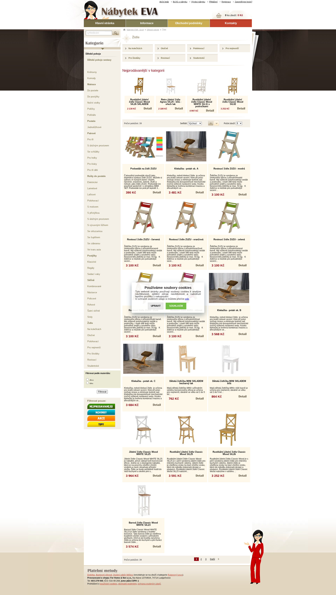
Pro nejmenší (94, 347)
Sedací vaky (93, 274)
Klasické (91, 262)
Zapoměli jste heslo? (243, 2)
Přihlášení (213, 2)
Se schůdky (93, 151)
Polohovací (93, 200)
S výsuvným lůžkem (97, 225)
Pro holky (92, 157)
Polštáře (91, 115)
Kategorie (89, 40)
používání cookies (108, 584)
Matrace (91, 84)
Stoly (90, 317)
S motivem (92, 206)
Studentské (93, 366)
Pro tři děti (92, 170)
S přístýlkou (93, 213)
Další (212, 559)
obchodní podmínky (127, 584)
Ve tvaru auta (94, 249)
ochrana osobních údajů (149, 584)
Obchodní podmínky (188, 23)
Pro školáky (93, 353)
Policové (91, 298)
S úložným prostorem (98, 145)
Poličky (91, 109)
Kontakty (231, 23)
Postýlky (92, 255)
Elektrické (92, 182)
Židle (90, 323)
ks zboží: (234, 15)
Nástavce (92, 292)
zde (187, 298)
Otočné (91, 335)
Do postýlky (93, 96)
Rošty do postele (96, 176)
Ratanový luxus (175, 575)
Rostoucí (91, 359)
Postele (91, 121)
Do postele (92, 90)
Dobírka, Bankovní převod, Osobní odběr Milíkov (110, 575)
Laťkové (91, 194)
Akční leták (164, 2)
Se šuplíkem (93, 237)
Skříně (90, 280)
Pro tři (90, 139)
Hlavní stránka (104, 23)
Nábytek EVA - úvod (135, 30)
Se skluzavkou (94, 231)
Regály (90, 268)
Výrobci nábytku (198, 2)
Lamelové (92, 188)
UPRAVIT (156, 306)
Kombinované (94, 286)
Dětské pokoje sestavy (99, 60)
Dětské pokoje (93, 53)
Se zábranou (93, 243)
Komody (91, 78)
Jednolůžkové (94, 127)
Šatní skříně (93, 310)
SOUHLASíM (176, 306)
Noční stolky (93, 102)
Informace (146, 23)
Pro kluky (92, 164)
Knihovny (92, 72)
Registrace (226, 2)
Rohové (91, 304)
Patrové (91, 133)
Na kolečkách (94, 329)
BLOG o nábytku (180, 2)
